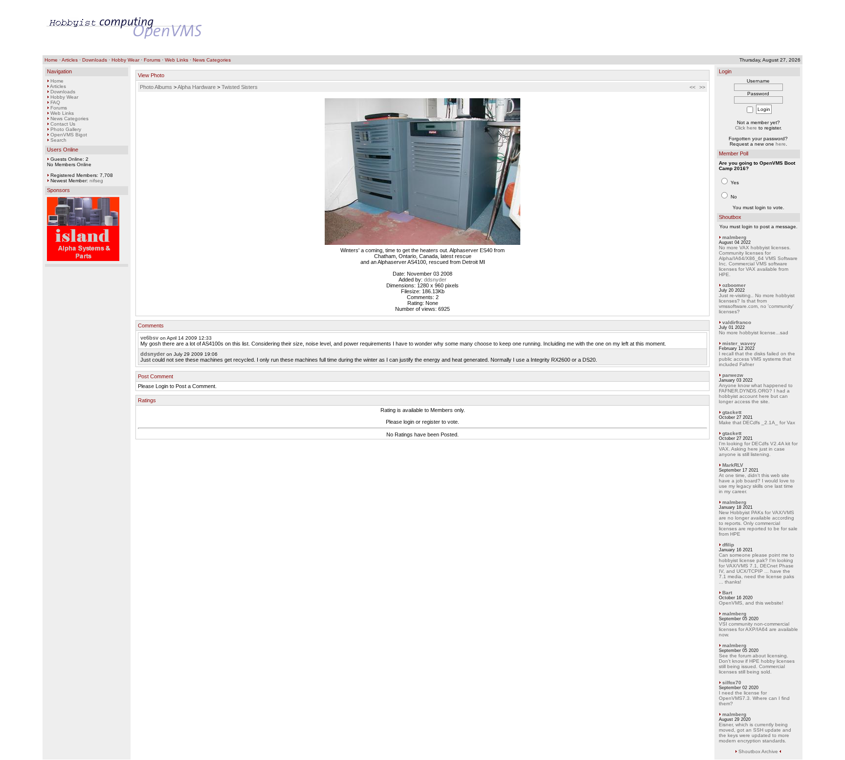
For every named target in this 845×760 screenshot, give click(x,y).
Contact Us (62, 124)
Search (58, 140)
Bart (727, 592)
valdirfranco (736, 322)
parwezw (732, 375)
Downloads (94, 60)
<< (692, 87)
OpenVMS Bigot (68, 134)
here (781, 144)
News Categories (212, 60)
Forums (152, 60)
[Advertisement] (621, 28)
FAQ (55, 102)
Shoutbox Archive (758, 751)
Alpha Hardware (197, 87)
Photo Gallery (65, 129)
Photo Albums (156, 87)
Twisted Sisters (240, 87)
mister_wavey (739, 343)
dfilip (728, 544)
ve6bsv (149, 338)
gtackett (731, 412)
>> (702, 87)
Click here (746, 127)
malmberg (734, 237)
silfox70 (731, 682)
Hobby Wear (125, 60)
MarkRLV (732, 465)
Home (51, 60)
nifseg (96, 180)
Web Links (176, 60)
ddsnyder (435, 279)
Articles (70, 60)
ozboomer (734, 285)
